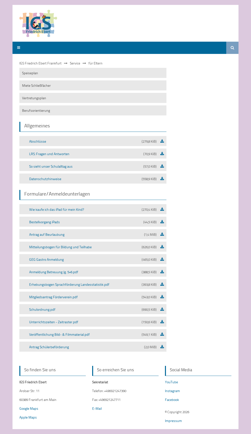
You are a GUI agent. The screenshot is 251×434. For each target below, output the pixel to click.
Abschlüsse (93, 141)
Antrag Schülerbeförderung (93, 347)
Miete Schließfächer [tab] (36, 85)
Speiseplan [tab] (30, 73)
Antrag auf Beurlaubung (93, 234)
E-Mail (97, 408)
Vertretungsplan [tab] (34, 98)
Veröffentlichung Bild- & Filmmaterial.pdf (93, 334)
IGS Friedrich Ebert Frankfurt (40, 63)
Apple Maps (28, 417)
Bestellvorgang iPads (93, 222)
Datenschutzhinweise (93, 178)
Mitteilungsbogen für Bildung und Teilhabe (93, 247)
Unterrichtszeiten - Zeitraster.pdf (93, 322)
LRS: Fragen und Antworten (93, 153)
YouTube (171, 382)
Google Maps (28, 408)
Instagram (172, 390)
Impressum (173, 420)
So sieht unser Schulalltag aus (93, 166)
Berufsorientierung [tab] (36, 110)
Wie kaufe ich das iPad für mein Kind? (93, 209)
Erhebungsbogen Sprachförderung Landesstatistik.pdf (93, 284)
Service (75, 63)
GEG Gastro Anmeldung (93, 259)
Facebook (172, 399)
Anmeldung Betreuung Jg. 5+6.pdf (93, 272)
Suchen (232, 48)
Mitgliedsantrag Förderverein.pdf (93, 297)
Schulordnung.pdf (93, 309)
